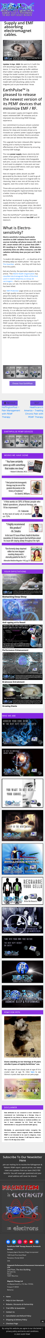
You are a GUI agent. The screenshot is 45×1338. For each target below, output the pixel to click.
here (33, 1072)
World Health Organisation (24, 274)
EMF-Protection (13, 291)
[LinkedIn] (37, 1242)
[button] (21, 11)
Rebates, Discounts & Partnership (19, 1304)
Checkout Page (12, 1323)
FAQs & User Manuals (14, 1300)
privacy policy (11, 1331)
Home (8, 1296)
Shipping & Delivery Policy (16, 1320)
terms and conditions (29, 1331)
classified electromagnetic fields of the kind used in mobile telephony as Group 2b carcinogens (20, 278)
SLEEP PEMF (26, 1334)
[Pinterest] (25, 1242)
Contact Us (10, 1312)
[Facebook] (8, 1242)
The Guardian (8, 264)
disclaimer (37, 1328)
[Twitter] (14, 1242)
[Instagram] (20, 1242)
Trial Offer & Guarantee (15, 1308)
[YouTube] (31, 1242)
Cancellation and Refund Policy (18, 1316)
